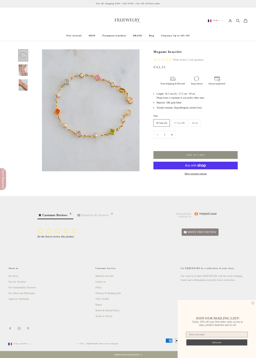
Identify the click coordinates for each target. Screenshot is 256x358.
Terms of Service (103, 316)
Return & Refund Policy (107, 310)
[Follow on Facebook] (10, 328)
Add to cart (195, 155)
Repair (98, 304)
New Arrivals (74, 36)
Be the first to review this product (55, 236)
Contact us (100, 281)
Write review (180, 59)
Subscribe (217, 342)
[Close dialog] (253, 303)
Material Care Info (104, 276)
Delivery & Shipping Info (108, 293)
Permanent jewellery (114, 36)
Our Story (13, 276)
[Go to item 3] (23, 85)
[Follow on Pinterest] (28, 328)
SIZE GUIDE (102, 299)
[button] (128, 354)
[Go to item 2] (23, 70)
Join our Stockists (17, 281)
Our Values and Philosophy (21, 293)
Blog (151, 36)
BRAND (137, 36)
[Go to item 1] (23, 55)
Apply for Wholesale (18, 299)
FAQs (98, 287)
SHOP (92, 36)
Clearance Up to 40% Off (175, 36)
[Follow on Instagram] (19, 328)
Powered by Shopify (108, 343)
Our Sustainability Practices (22, 287)
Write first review (201, 232)
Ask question (196, 59)
